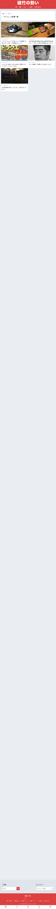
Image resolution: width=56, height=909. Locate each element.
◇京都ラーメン (32, 900)
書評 (20, 7)
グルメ (24, 7)
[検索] (18, 888)
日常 (16, 7)
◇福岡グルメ (17, 900)
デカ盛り (31, 7)
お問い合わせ (38, 7)
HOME (29, 896)
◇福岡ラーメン (24, 900)
